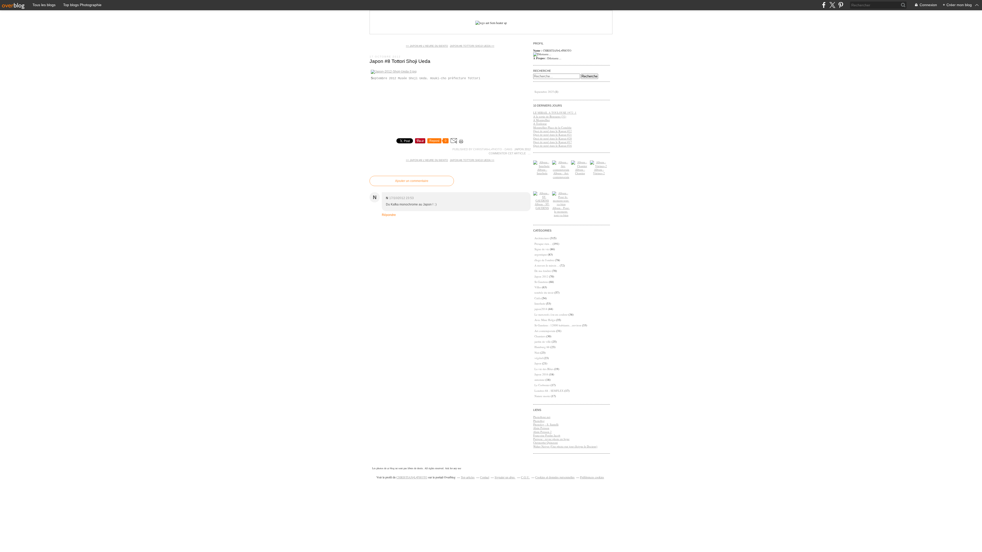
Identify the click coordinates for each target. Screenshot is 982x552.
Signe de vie (541, 249)
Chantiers (539, 336)
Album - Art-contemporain (561, 175)
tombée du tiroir (544, 292)
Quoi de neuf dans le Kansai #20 (552, 138)
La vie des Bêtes (543, 369)
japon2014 (540, 309)
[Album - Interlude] (542, 166)
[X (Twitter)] (832, 5)
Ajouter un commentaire (411, 181)
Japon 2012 (522, 149)
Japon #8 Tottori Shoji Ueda (400, 61)
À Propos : (540, 58)
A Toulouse (540, 123)
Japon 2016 (541, 374)
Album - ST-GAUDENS (542, 206)
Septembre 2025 (544, 92)
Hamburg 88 (542, 347)
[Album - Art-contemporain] (561, 169)
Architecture (541, 238)
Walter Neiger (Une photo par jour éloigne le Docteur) (565, 446)
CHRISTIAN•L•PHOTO (411, 477)
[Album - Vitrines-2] (599, 166)
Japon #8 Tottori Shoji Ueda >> (472, 45)
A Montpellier (541, 120)
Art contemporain (544, 331)
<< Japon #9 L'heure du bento (427, 45)
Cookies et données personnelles (555, 477)
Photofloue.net (541, 417)
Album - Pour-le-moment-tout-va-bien (561, 211)
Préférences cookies (592, 477)
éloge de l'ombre (544, 260)
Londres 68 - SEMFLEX (549, 391)
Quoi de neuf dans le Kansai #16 (552, 145)
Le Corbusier (542, 385)
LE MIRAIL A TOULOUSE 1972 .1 (554, 112)
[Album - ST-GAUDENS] (542, 200)
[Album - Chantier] (580, 166)
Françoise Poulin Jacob (546, 435)
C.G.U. (525, 477)
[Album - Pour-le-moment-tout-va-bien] (561, 204)
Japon (537, 363)
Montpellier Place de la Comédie (552, 127)
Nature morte (542, 396)
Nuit (537, 352)
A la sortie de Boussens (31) (549, 116)
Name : (538, 51)
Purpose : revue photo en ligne (551, 439)
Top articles (468, 477)
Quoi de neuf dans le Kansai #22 (552, 131)
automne (539, 380)
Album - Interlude (542, 171)
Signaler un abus (505, 477)
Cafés (537, 298)
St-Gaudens (541, 282)
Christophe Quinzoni (545, 442)
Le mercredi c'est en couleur (551, 314)
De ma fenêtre (542, 271)
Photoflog (539, 421)
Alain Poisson (541, 428)
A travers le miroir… (546, 265)
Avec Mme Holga (544, 320)
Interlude (539, 303)
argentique (540, 254)
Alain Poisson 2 (542, 432)
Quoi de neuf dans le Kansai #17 (552, 142)
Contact (484, 477)
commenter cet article (508, 153)
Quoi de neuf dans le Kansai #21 (552, 134)
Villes (537, 287)
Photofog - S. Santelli (546, 424)
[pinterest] (841, 5)
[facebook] (824, 5)
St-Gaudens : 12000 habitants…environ (557, 325)
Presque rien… (543, 244)
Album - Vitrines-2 (599, 171)
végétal (538, 358)
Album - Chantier (580, 171)
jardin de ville (542, 341)
